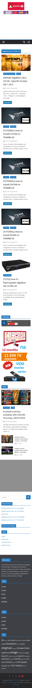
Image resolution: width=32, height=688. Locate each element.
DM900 (28, 640)
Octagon (26, 653)
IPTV (19, 653)
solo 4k (14, 662)
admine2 (15, 88)
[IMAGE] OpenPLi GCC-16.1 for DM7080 (12, 517)
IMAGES (18, 73)
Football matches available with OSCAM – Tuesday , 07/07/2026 (21, 439)
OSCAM (3, 590)
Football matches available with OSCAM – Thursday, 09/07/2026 (15, 414)
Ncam (21, 653)
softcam (8, 662)
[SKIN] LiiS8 (4, 514)
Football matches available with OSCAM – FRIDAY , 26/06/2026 (21, 450)
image (14, 652)
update (24, 662)
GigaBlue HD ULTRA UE (9, 73)
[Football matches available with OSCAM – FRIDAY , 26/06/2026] (7, 452)
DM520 (16, 640)
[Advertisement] (16, 28)
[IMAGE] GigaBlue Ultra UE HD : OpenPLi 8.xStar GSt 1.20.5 (15, 81)
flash (27, 648)
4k (2, 640)
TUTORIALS (13, 126)
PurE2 (24, 659)
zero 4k (24, 665)
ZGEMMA (3, 668)
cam (9, 640)
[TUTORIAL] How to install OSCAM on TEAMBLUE (13, 184)
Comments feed (6, 542)
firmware (21, 648)
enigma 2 (14, 648)
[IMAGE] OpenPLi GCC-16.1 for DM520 (12, 511)
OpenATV (4, 656)
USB (8, 666)
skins (3, 662)
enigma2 (6, 648)
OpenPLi (21, 656)
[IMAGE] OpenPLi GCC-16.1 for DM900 (12, 520)
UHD (18, 662)
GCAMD (3, 598)
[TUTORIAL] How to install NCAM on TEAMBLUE (13, 235)
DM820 (23, 640)
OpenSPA (27, 656)
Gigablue (4, 653)
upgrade (4, 666)
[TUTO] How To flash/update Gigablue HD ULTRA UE (14, 282)
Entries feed (4, 539)
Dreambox (11, 643)
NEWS (12, 407)
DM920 (3, 644)
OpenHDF (15, 656)
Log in (3, 536)
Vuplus (19, 665)
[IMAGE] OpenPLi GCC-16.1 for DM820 (12, 508)
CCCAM (3, 587)
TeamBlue (6, 126)
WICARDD (4, 602)
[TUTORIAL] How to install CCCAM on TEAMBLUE (13, 134)
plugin (21, 659)
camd (12, 640)
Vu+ (13, 665)
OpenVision (5, 659)
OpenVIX (12, 659)
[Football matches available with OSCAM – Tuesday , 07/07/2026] (7, 440)
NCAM (3, 594)
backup (5, 640)
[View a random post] (28, 42)
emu (23, 644)
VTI (10, 665)
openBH (10, 656)
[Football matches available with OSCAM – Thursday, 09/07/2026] (16, 397)
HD (9, 653)
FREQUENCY (6, 407)
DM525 (20, 640)
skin (28, 659)
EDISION (19, 644)
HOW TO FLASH (7, 275)
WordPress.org (5, 545)
